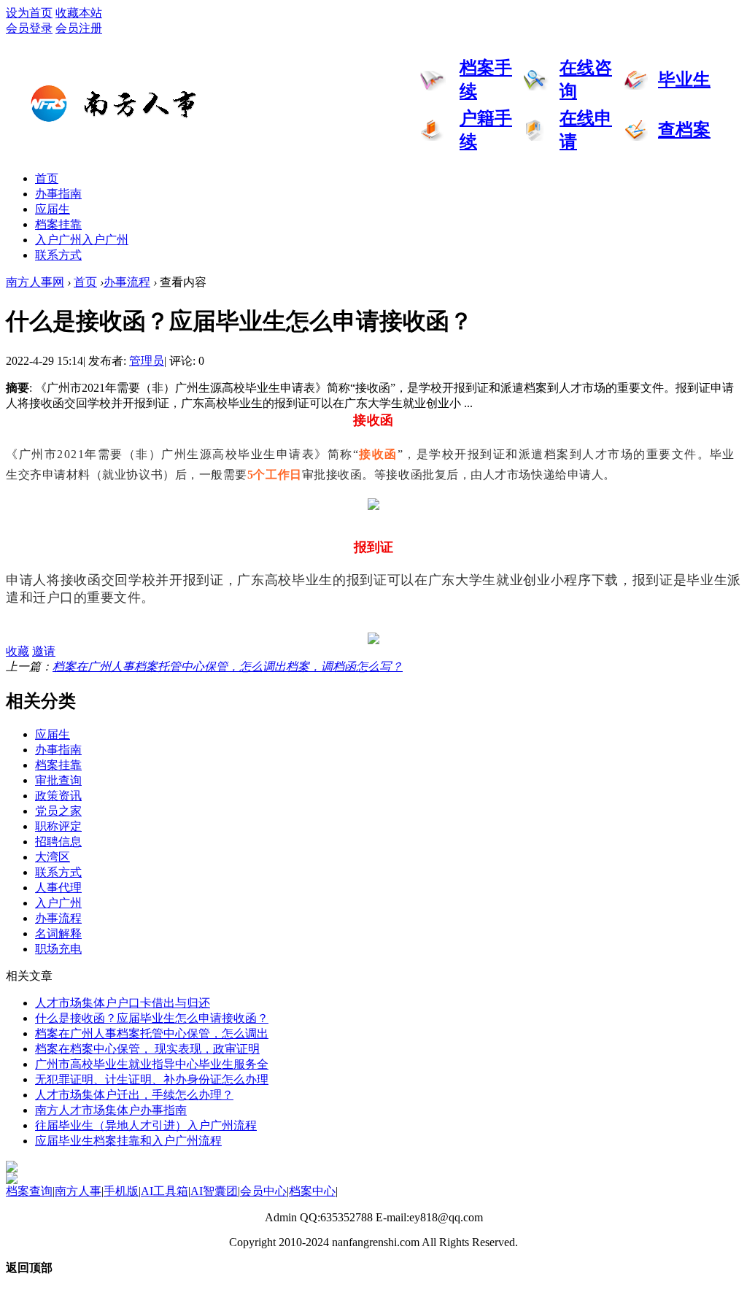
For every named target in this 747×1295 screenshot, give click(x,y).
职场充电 (58, 949)
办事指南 (58, 194)
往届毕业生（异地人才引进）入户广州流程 (146, 1125)
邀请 (43, 651)
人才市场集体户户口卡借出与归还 (122, 1003)
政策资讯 (58, 795)
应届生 (52, 209)
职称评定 (58, 826)
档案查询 (29, 1191)
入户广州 (81, 239)
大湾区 (52, 857)
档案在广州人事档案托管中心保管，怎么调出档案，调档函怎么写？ (228, 666)
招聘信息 (58, 841)
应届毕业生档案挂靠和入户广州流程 (128, 1140)
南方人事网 (35, 282)
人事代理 (58, 887)
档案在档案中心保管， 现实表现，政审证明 (147, 1049)
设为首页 (29, 13)
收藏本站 (78, 13)
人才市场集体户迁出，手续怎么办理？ (134, 1095)
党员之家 (58, 811)
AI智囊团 (214, 1191)
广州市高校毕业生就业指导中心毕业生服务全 (151, 1064)
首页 (46, 178)
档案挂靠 (58, 224)
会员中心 (263, 1191)
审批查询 (58, 780)
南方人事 (78, 1191)
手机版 (121, 1191)
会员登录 (29, 28)
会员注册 (78, 28)
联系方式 (58, 255)
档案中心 (312, 1191)
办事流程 (127, 282)
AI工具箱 (164, 1191)
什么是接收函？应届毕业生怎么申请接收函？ (151, 1018)
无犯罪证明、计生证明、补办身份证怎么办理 (151, 1079)
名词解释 (58, 933)
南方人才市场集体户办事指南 (111, 1110)
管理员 (146, 361)
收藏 (17, 651)
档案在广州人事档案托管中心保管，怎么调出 (151, 1033)
